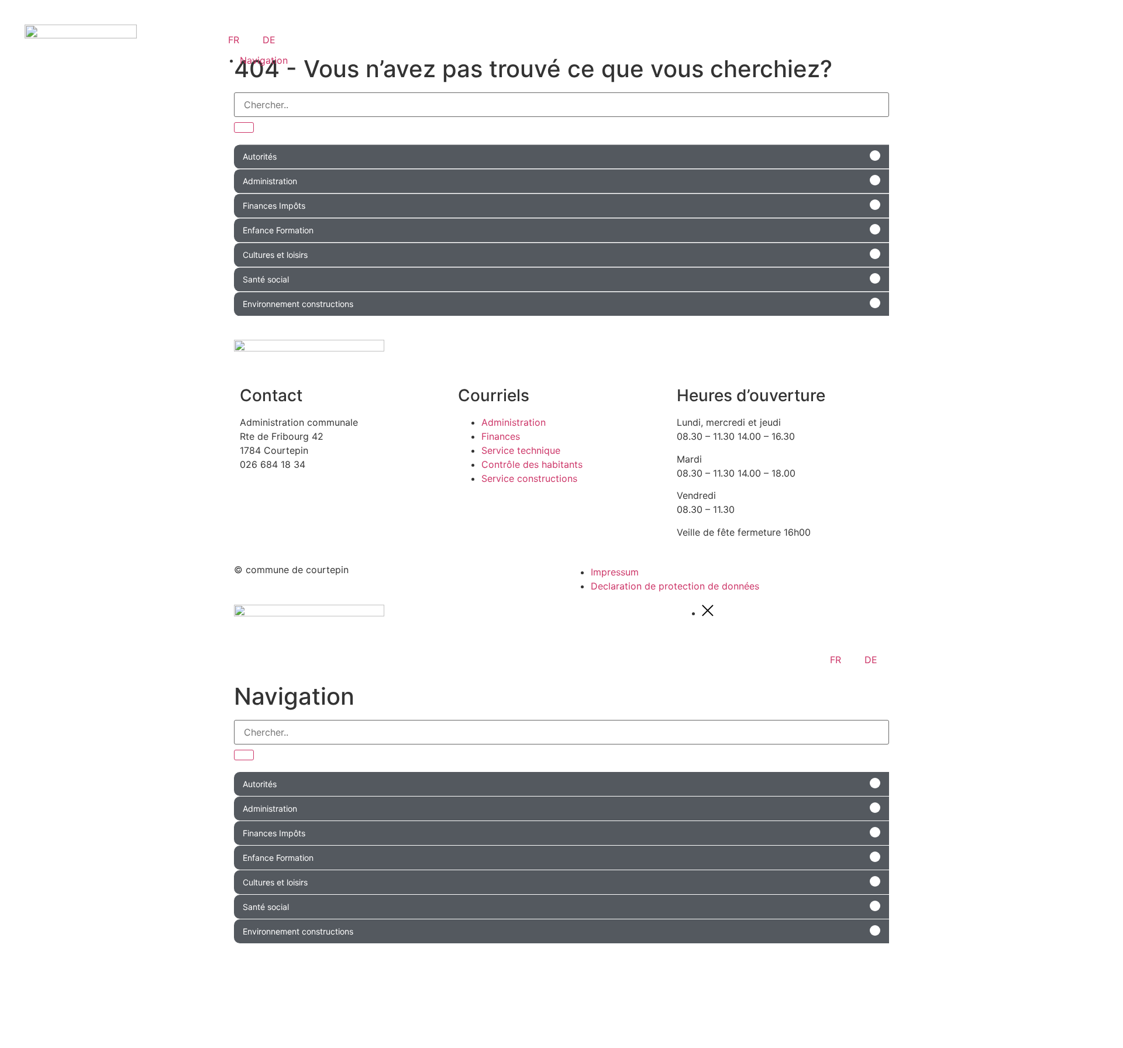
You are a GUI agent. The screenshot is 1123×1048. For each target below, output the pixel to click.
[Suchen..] (244, 127)
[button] (561, 156)
